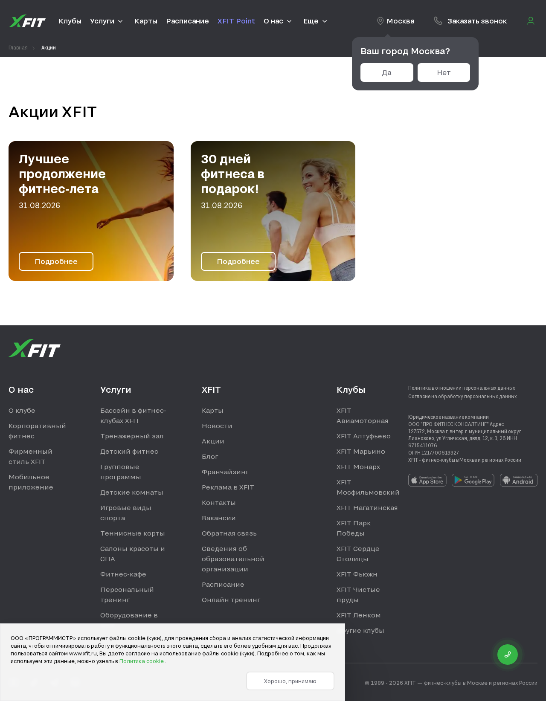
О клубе (22, 410)
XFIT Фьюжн (357, 574)
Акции (213, 441)
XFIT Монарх (358, 466)
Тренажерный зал (132, 436)
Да (387, 72)
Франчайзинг (225, 471)
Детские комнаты (131, 492)
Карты (213, 410)
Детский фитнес (129, 451)
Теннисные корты (132, 533)
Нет (444, 72)
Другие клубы (360, 630)
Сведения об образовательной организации (233, 559)
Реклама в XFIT (228, 487)
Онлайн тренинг (231, 599)
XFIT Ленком (359, 615)
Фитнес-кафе (123, 574)
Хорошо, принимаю (290, 681)
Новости (217, 425)
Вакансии (219, 517)
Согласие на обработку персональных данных (462, 396)
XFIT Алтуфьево (364, 436)
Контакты (219, 502)
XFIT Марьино (361, 451)
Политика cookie (142, 661)
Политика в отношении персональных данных (461, 388)
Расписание (223, 584)
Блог (210, 456)
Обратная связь (229, 533)
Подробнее (56, 261)
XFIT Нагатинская (367, 507)
